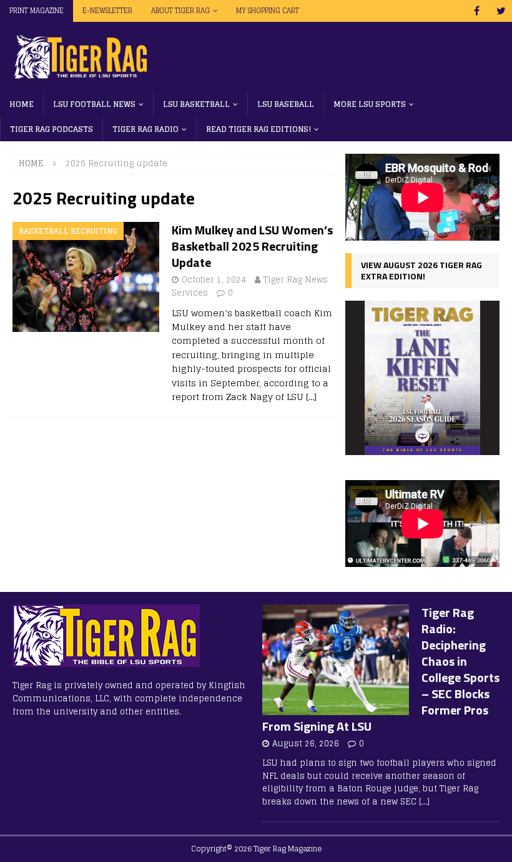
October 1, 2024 (214, 280)
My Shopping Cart (267, 10)
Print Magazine (36, 10)
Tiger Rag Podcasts (51, 129)
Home (21, 104)
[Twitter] (501, 11)
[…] (311, 396)
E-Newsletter (107, 10)
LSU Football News (94, 104)
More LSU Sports (369, 104)
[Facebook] (477, 11)
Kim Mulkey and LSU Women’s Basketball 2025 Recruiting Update (252, 246)
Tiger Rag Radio (145, 129)
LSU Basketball (196, 104)
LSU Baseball (285, 104)
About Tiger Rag (180, 10)
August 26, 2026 (305, 743)
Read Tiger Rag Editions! (258, 129)
